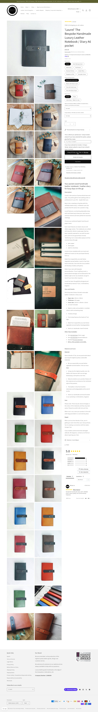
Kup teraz (78, 161)
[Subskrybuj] (32, 689)
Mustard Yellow (70, 71)
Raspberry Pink (70, 74)
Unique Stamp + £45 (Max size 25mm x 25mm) (74, 112)
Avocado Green (82, 74)
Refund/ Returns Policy (12, 667)
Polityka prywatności (41, 708)
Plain (74, 96)
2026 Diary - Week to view (73, 100)
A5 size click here (78, 340)
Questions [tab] (79, 476)
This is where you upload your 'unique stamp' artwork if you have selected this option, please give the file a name (78, 137)
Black (67, 64)
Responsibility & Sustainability (14, 678)
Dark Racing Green (78, 64)
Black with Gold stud (71, 80)
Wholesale (9, 680)
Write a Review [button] (84, 469)
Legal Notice (10, 661)
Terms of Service (11, 659)
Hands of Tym (12, 708)
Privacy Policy (10, 664)
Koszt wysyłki (68, 52)
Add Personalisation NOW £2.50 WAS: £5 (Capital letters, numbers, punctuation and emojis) (76, 104)
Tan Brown (78, 67)
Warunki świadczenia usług (52, 708)
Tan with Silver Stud (71, 90)
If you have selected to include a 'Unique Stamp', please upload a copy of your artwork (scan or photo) (77, 147)
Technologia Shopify (20, 708)
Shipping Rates (10, 672)
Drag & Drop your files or (78, 152)
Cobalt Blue (81, 71)
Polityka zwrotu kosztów (30, 708)
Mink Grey (68, 67)
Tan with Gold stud (71, 87)
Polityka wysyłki (62, 708)
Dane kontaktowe (71, 708)
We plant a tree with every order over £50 (75, 178)
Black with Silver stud (72, 83)
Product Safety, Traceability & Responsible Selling (19, 675)
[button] (27, 7)
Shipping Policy (10, 670)
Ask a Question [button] (84, 472)
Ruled (67, 96)
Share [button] (67, 445)
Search (8, 656)
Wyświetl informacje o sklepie (73, 172)
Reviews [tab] (69, 476)
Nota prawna (78, 708)
